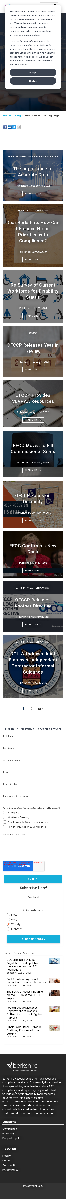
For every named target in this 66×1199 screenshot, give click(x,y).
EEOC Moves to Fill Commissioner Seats (33, 448)
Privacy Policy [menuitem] (10, 1170)
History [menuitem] (6, 1155)
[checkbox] (33, 819)
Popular (17, 953)
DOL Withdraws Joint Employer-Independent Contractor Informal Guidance (33, 663)
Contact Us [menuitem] (9, 1165)
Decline (33, 80)
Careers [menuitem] (7, 1160)
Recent (8, 953)
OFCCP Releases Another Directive (33, 603)
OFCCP (33, 333)
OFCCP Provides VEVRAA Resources (33, 398)
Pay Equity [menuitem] (8, 1133)
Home (7, 115)
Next (43, 709)
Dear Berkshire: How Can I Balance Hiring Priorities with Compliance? (32, 231)
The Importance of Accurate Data (33, 171)
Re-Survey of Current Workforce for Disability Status (32, 291)
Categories (28, 953)
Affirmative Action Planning (33, 210)
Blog (18, 115)
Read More (33, 193)
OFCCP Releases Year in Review (33, 348)
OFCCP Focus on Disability (33, 498)
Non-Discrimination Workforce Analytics (33, 156)
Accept (33, 72)
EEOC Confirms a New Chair (33, 549)
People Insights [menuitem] (11, 1138)
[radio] (33, 914)
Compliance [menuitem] (9, 1128)
